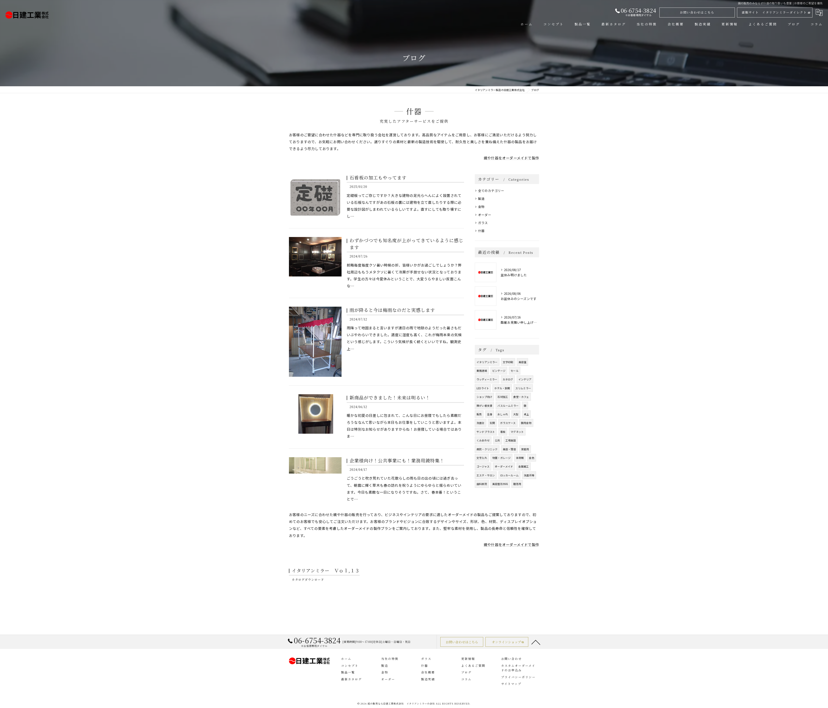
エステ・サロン (486, 475)
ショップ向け (484, 397)
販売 (479, 414)
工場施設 (510, 440)
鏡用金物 (526, 423)
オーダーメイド (504, 466)
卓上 (526, 414)
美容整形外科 (500, 484)
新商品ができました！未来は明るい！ (390, 397)
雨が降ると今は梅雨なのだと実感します (392, 310)
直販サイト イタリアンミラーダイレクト (774, 12)
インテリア (525, 379)
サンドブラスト (486, 431)
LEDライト (483, 388)
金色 (531, 458)
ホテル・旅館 (502, 388)
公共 (497, 440)
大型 (515, 414)
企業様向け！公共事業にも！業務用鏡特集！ (397, 460)
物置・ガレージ (501, 458)
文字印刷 (508, 362)
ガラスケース (508, 423)
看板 (502, 431)
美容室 (523, 362)
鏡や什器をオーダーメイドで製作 (511, 157)
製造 (481, 198)
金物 (481, 206)
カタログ (508, 379)
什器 (481, 230)
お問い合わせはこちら (697, 12)
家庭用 (525, 449)
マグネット (517, 431)
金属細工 (523, 466)
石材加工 (502, 397)
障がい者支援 (484, 405)
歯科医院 (482, 484)
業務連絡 (482, 370)
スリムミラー (523, 388)
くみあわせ (483, 440)
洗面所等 (529, 475)
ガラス (483, 222)
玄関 (492, 423)
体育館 (520, 458)
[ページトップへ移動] (536, 642)
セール (515, 370)
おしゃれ (502, 414)
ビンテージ (498, 370)
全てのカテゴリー (491, 190)
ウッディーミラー (487, 379)
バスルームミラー (508, 405)
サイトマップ (511, 683)
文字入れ (482, 458)
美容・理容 (509, 449)
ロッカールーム (509, 475)
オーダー (484, 214)
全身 (489, 414)
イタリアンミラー (487, 362)
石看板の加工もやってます (378, 177)
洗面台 (481, 423)
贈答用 (517, 484)
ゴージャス (483, 466)
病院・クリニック (487, 449)
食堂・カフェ (521, 397)
